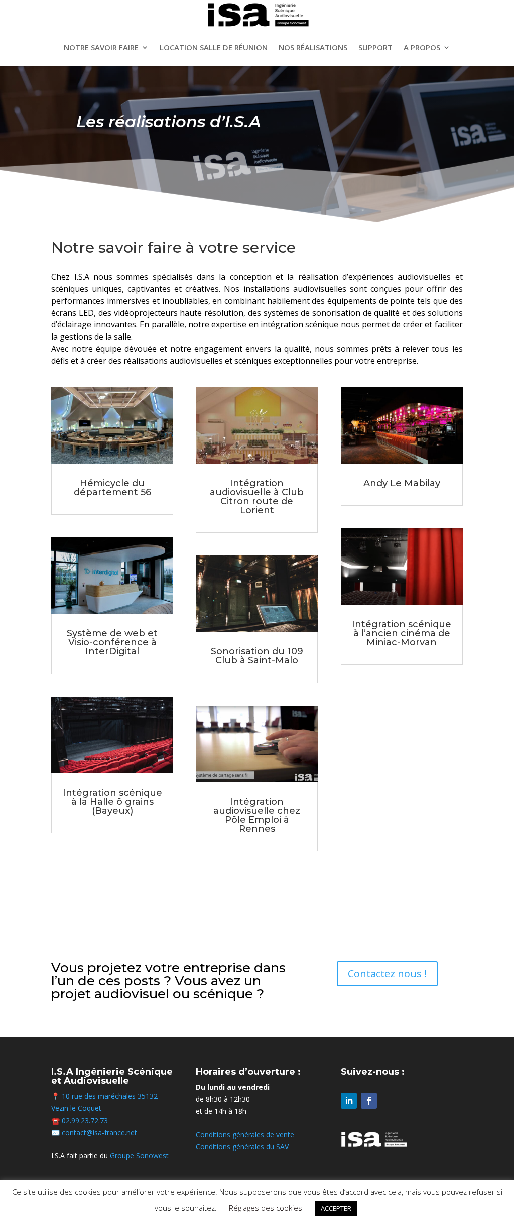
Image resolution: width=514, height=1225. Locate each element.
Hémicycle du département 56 (112, 488)
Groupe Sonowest (139, 1155)
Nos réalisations (313, 47)
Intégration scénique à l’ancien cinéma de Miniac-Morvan (401, 633)
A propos (422, 47)
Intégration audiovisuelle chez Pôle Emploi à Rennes (256, 815)
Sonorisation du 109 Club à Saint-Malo (257, 656)
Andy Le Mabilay (401, 483)
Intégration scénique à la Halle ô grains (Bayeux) (112, 801)
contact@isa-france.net (99, 1132)
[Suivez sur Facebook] (369, 1101)
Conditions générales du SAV (242, 1146)
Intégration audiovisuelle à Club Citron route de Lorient (257, 497)
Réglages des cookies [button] (265, 1208)
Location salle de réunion (214, 47)
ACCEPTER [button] (336, 1208)
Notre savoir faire (101, 47)
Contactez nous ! (387, 973)
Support (375, 47)
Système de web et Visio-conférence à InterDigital (112, 642)
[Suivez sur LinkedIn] (349, 1101)
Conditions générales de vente (245, 1134)
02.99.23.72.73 (85, 1120)
